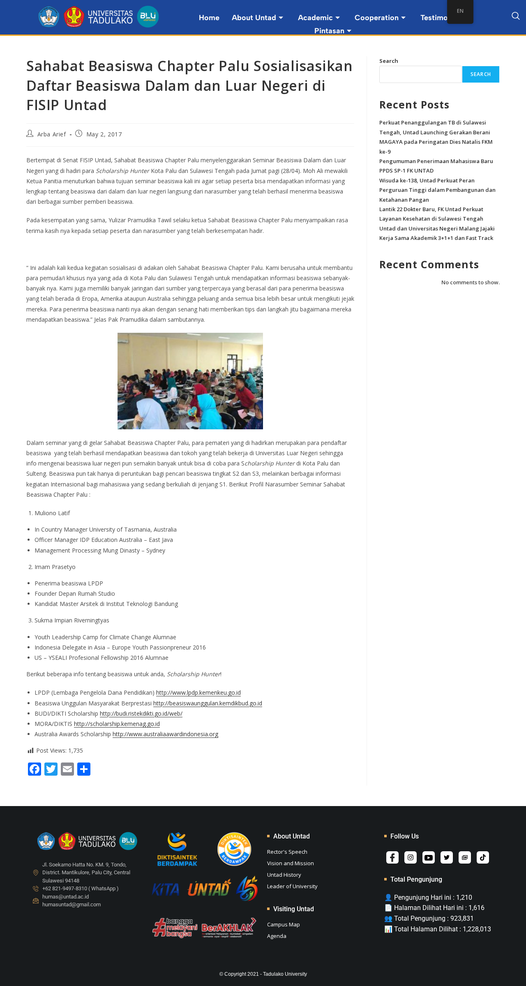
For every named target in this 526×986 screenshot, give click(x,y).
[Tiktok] (483, 857)
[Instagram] (410, 857)
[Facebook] (392, 857)
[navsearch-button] (516, 17)
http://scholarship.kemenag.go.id (117, 724)
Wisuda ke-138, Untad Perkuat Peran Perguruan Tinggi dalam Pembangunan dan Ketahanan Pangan (437, 190)
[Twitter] (447, 857)
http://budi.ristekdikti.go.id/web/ (141, 713)
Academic (315, 17)
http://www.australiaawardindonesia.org (165, 734)
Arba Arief (51, 134)
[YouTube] (428, 857)
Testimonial (440, 17)
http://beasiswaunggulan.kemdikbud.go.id (207, 703)
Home (209, 17)
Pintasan (329, 30)
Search (388, 61)
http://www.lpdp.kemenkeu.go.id (198, 692)
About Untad (254, 17)
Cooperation (377, 17)
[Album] (465, 857)
